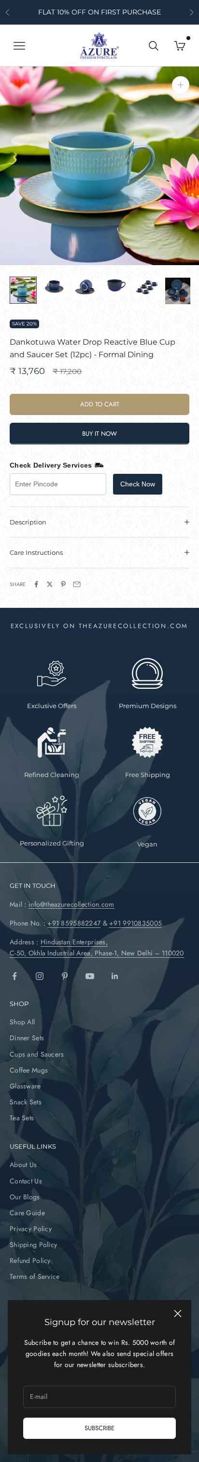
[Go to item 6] (177, 291)
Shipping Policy (33, 1244)
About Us (23, 1164)
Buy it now (99, 433)
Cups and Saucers (37, 1054)
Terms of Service (34, 1276)
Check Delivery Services (51, 465)
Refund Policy (30, 1260)
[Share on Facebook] (36, 584)
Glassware (25, 1086)
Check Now (137, 484)
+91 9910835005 (135, 923)
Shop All (22, 1022)
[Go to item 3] (85, 287)
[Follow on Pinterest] (65, 976)
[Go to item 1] (23, 290)
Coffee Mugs (29, 1070)
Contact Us (26, 1181)
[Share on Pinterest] (63, 584)
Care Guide (27, 1213)
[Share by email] (77, 584)
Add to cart (99, 404)
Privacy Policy (31, 1229)
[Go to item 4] (115, 285)
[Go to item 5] (146, 287)
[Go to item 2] (54, 287)
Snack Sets (26, 1102)
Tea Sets (22, 1118)
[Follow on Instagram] (39, 976)
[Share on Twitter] (50, 584)
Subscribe (99, 1428)
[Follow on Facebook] (14, 976)
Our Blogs (25, 1197)
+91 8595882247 (73, 923)
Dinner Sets (27, 1038)
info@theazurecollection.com (71, 904)
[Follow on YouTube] (90, 976)
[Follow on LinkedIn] (115, 976)
